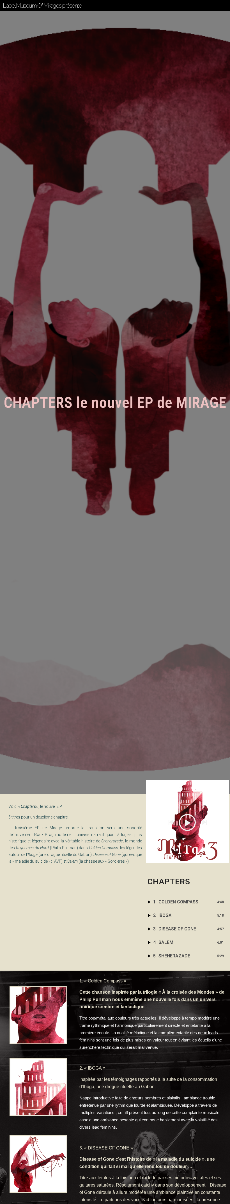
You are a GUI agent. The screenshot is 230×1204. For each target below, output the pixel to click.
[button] (170, 822)
